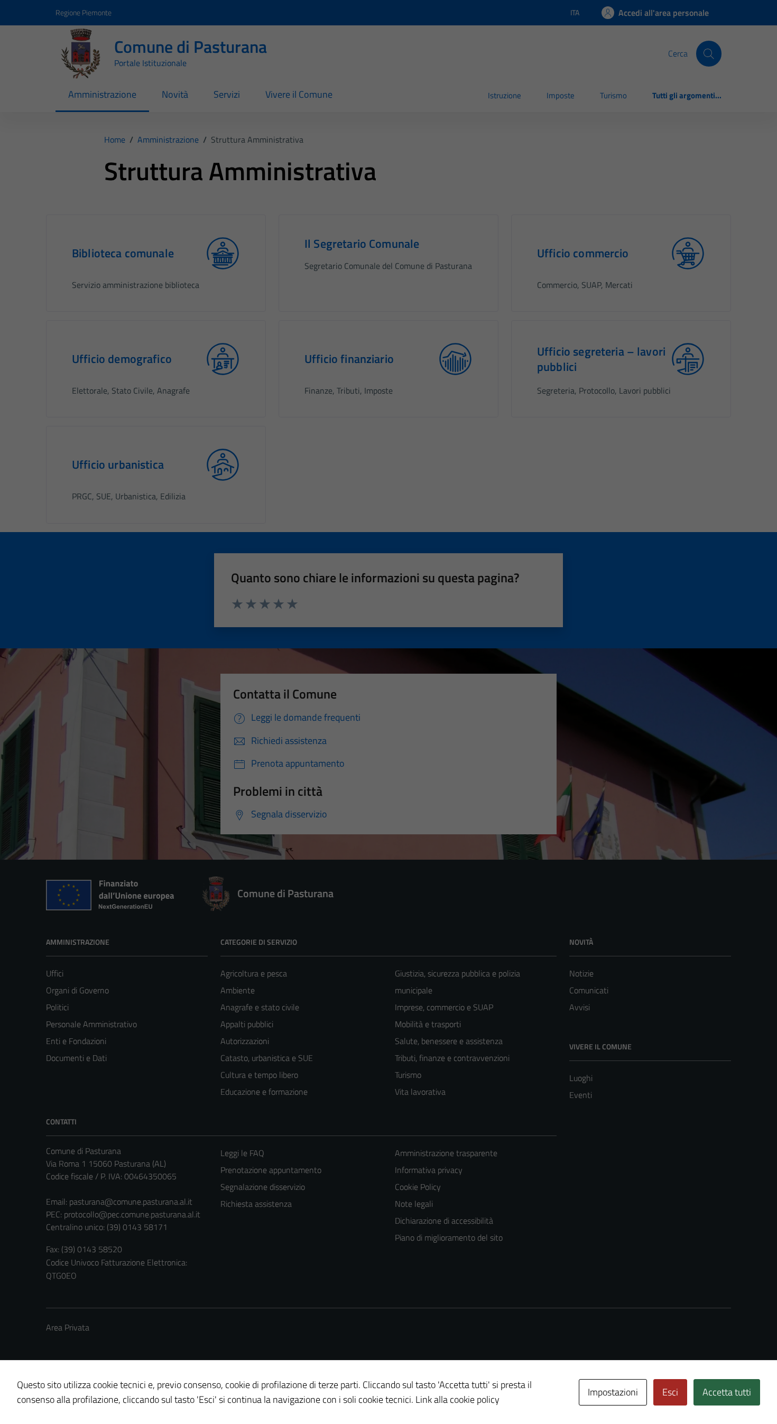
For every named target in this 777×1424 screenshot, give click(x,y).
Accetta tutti (726, 1392)
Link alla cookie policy (457, 1399)
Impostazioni (613, 1392)
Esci (670, 1392)
